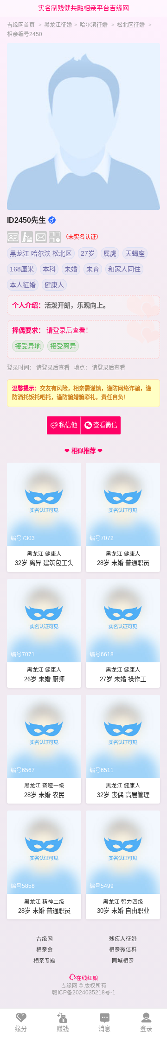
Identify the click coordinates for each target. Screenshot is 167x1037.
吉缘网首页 (21, 25)
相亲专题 (44, 960)
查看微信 (105, 424)
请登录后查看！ (69, 330)
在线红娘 (87, 978)
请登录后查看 (53, 368)
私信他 (64, 425)
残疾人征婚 (123, 939)
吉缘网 (44, 939)
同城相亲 (123, 960)
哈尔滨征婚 (94, 25)
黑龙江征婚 (58, 25)
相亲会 (44, 949)
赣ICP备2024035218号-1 (84, 992)
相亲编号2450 (24, 34)
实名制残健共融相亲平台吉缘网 (83, 8)
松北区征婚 (131, 25)
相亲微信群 (123, 949)
